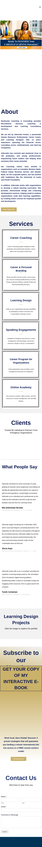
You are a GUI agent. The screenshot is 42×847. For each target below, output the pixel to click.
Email (3, 807)
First (2, 803)
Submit (5, 831)
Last (23, 803)
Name (4, 797)
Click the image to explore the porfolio (21, 628)
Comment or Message (9, 815)
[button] (7, 445)
